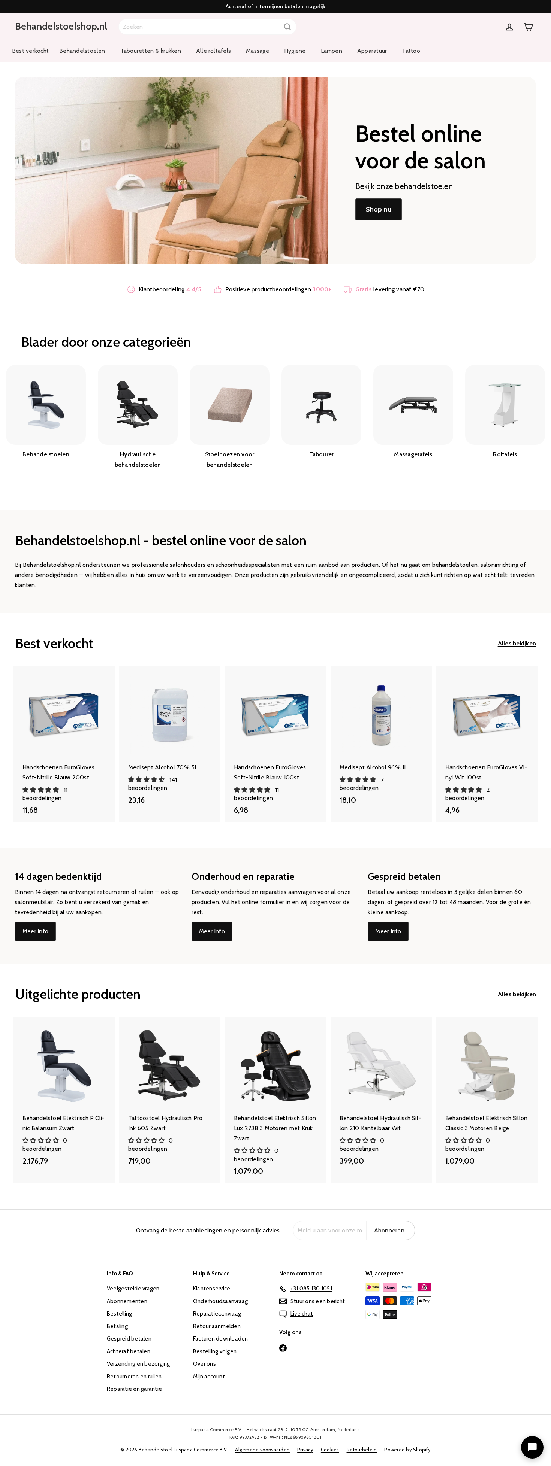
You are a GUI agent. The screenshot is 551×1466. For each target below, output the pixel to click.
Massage (257, 50)
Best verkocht (30, 50)
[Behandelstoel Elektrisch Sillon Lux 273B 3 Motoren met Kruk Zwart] (275, 1100)
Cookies (330, 1450)
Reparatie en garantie (134, 1389)
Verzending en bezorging (138, 1363)
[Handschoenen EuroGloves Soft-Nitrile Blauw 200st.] (64, 744)
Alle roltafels (213, 50)
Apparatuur (372, 50)
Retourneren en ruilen (134, 1376)
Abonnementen (127, 1301)
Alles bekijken (517, 643)
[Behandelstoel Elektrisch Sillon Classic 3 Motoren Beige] (487, 1095)
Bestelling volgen (215, 1351)
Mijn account (209, 1376)
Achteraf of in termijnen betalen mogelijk (276, 6)
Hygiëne (295, 50)
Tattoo (411, 50)
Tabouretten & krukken (150, 50)
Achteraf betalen (128, 1351)
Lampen (331, 50)
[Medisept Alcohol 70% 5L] (170, 739)
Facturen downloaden (220, 1338)
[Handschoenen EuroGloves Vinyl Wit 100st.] (487, 744)
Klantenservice (211, 1288)
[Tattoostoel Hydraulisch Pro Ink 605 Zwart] (170, 1095)
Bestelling (119, 1313)
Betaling (117, 1326)
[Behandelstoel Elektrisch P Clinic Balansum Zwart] (64, 1095)
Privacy (305, 1450)
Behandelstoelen (82, 50)
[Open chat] (532, 1447)
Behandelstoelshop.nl (61, 26)
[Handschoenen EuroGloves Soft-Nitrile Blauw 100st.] (275, 744)
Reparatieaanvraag (217, 1313)
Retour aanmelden (217, 1326)
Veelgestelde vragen (133, 1288)
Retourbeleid (362, 1450)
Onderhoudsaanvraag (220, 1301)
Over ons (204, 1363)
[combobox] (207, 27)
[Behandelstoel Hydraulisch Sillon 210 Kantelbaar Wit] (381, 1095)
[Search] (287, 27)
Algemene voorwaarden (262, 1450)
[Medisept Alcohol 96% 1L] (381, 739)
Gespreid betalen (129, 1338)
